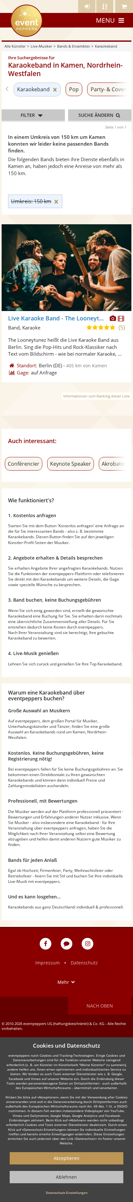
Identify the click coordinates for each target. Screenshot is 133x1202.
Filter (28, 115)
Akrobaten (114, 463)
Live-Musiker (41, 46)
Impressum (47, 963)
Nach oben (100, 1006)
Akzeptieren (66, 1158)
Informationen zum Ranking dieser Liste (96, 396)
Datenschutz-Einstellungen (66, 1192)
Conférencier (23, 463)
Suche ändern (96, 115)
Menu (105, 20)
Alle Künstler (15, 46)
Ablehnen (66, 1177)
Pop (74, 89)
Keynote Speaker (70, 463)
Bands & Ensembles (73, 46)
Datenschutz (84, 963)
